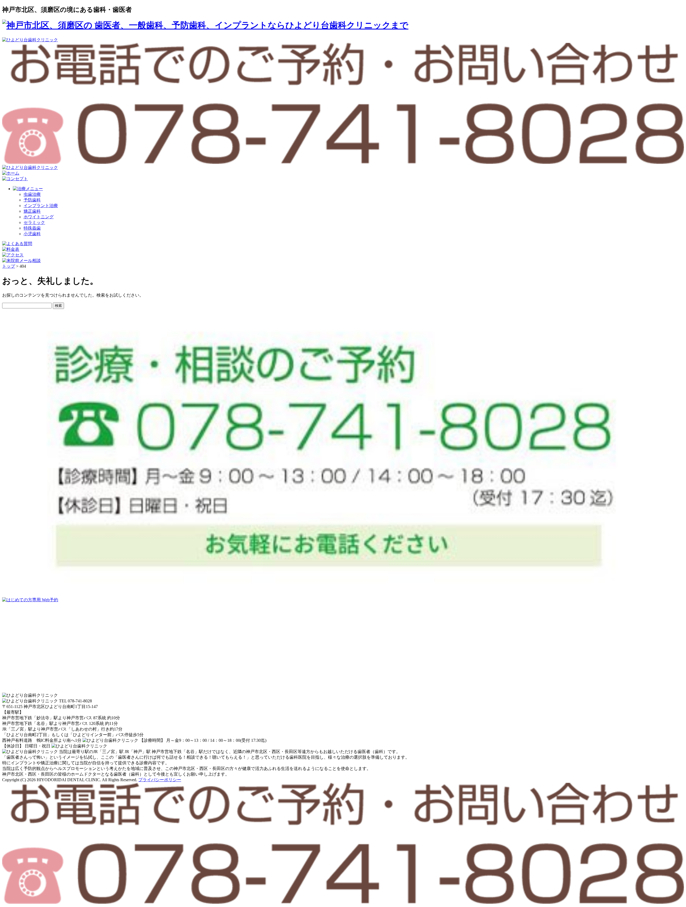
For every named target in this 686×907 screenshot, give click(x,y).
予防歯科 (32, 200)
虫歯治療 (32, 194)
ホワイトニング (39, 217)
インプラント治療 (41, 205)
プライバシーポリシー (159, 779)
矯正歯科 (32, 211)
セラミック (34, 222)
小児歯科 (32, 233)
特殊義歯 (32, 228)
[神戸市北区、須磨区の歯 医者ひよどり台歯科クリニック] (205, 25)
